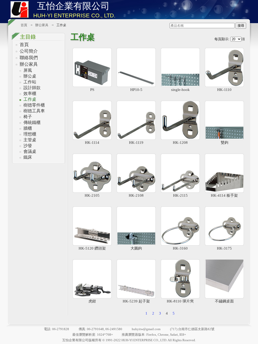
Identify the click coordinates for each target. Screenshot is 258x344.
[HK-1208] (180, 120)
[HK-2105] (92, 173)
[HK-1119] (136, 120)
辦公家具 (29, 64)
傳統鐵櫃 (32, 122)
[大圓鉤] (136, 226)
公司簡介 (29, 51)
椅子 (27, 116)
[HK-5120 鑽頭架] (92, 226)
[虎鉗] (92, 278)
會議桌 (29, 151)
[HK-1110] (224, 67)
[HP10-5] (136, 67)
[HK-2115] (180, 173)
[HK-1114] (92, 120)
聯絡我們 (29, 57)
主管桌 (29, 139)
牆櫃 (27, 128)
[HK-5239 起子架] (136, 278)
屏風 (27, 70)
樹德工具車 (34, 111)
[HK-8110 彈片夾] (180, 278)
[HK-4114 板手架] (224, 173)
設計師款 (32, 87)
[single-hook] (180, 67)
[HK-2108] (136, 173)
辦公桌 (29, 76)
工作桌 (29, 99)
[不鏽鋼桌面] (224, 278)
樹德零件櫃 (34, 105)
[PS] (92, 67)
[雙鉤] (224, 120)
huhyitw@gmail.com (146, 329)
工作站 (29, 82)
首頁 (24, 44)
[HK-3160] (180, 226)
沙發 (27, 145)
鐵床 (27, 157)
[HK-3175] (224, 226)
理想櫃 (29, 134)
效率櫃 (29, 93)
